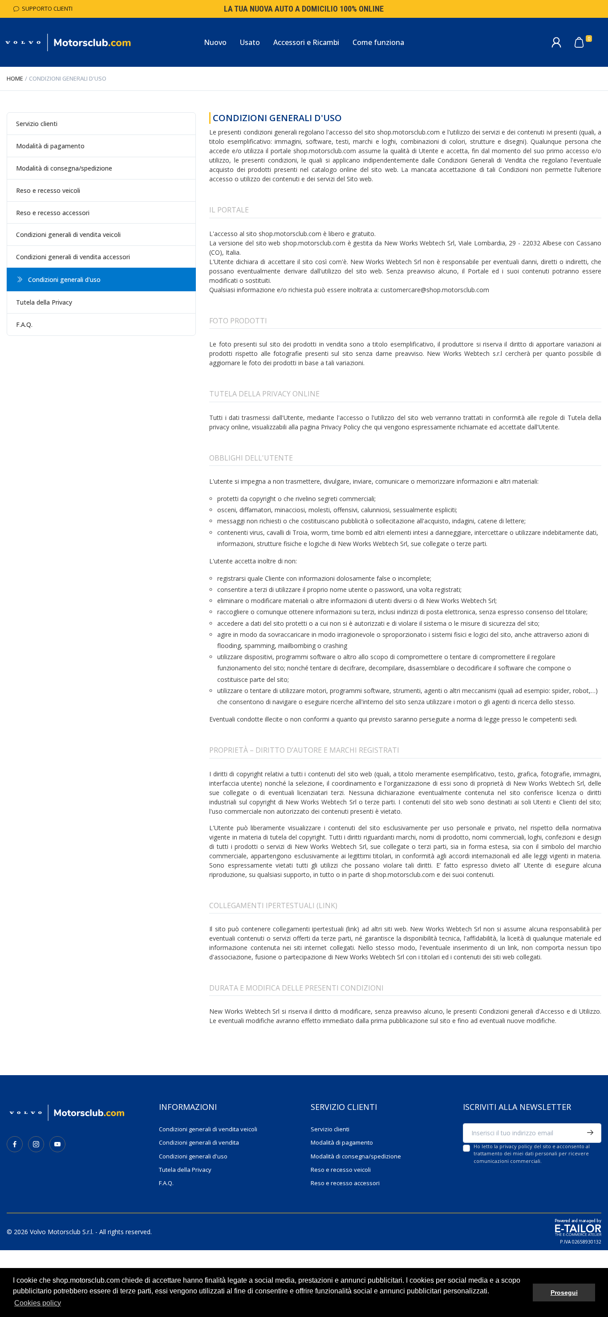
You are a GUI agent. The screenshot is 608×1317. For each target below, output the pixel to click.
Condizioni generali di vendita (199, 1142)
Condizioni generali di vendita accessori (73, 257)
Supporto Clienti (46, 8)
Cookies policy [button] (37, 1303)
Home (15, 78)
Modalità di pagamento (50, 146)
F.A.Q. (24, 324)
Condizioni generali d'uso (193, 1156)
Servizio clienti (36, 123)
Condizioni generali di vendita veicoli (68, 234)
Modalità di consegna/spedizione (64, 168)
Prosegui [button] (564, 1292)
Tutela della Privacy (44, 302)
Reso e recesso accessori (52, 212)
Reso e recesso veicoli (48, 190)
